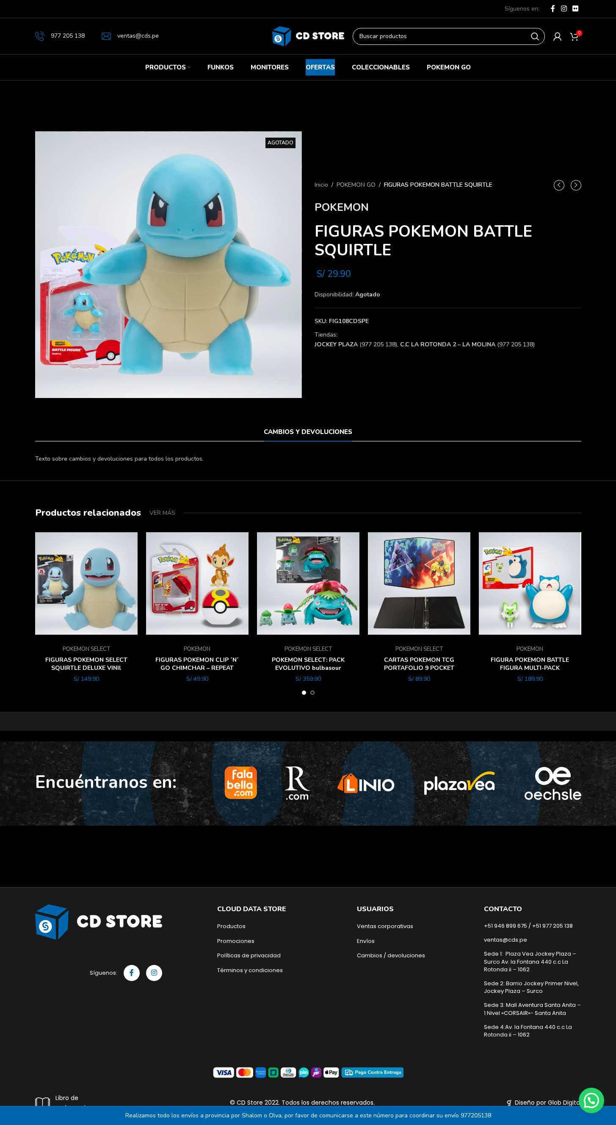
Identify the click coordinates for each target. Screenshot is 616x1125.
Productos (231, 926)
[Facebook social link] (553, 8)
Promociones (235, 941)
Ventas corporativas (385, 926)
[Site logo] (308, 36)
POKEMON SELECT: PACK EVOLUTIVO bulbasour (308, 664)
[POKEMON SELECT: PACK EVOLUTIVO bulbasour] (308, 583)
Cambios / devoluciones (391, 955)
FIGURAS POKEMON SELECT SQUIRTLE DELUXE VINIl (86, 664)
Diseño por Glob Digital (548, 1102)
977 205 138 (68, 36)
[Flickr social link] (575, 8)
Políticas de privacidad (249, 955)
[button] (591, 1100)
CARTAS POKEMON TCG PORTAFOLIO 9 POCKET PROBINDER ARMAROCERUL (419, 668)
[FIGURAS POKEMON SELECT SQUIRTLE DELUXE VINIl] (86, 583)
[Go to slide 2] (312, 693)
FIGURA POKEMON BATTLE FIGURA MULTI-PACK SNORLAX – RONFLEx (530, 668)
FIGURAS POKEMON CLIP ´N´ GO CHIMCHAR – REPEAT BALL (197, 668)
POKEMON (342, 207)
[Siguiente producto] (576, 185)
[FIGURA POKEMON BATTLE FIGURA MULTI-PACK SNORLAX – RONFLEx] (530, 583)
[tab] (308, 432)
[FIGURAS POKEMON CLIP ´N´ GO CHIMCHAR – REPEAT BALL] (197, 583)
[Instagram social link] (563, 8)
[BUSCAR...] (535, 36)
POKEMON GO (356, 185)
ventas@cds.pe (138, 36)
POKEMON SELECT (86, 649)
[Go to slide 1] (304, 693)
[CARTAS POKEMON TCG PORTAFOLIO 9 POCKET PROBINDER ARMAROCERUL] (419, 583)
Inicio (321, 185)
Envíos (366, 941)
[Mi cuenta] (557, 36)
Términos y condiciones (250, 970)
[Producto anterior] (559, 185)
